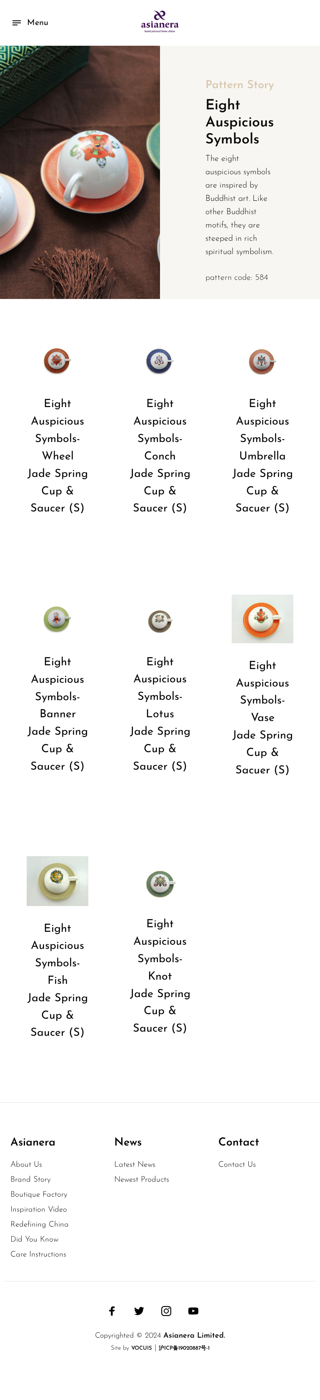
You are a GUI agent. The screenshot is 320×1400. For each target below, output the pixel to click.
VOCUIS (141, 1348)
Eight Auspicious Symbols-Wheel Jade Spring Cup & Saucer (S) (58, 456)
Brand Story (30, 1180)
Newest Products (141, 1180)
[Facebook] (112, 1311)
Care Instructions (38, 1255)
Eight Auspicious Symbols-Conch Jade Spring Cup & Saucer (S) (160, 456)
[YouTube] (193, 1311)
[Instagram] (166, 1311)
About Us (26, 1165)
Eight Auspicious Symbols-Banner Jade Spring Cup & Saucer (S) (58, 715)
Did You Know (34, 1240)
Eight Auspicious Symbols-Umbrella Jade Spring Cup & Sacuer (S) (262, 456)
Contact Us (237, 1165)
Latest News (134, 1165)
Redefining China (39, 1225)
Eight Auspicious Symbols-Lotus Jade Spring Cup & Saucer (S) (160, 715)
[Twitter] (139, 1311)
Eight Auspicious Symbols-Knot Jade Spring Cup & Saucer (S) (160, 977)
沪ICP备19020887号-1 (184, 1348)
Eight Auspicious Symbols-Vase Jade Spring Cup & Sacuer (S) (262, 718)
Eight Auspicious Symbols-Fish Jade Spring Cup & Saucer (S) (58, 981)
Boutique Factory (39, 1195)
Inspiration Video (38, 1210)
